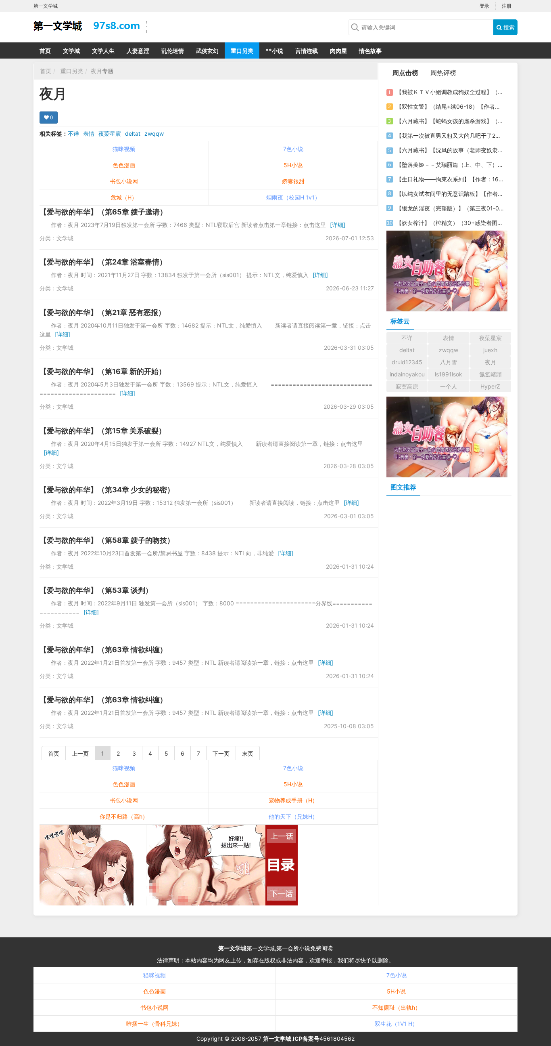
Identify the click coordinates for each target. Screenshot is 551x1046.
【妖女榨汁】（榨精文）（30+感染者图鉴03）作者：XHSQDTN (450, 222)
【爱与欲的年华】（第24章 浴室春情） (103, 262)
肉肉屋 (338, 50)
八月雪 (448, 362)
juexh (490, 350)
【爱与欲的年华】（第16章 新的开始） (103, 371)
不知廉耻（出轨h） (396, 1007)
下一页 (221, 753)
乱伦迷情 (172, 50)
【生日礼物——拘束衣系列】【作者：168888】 (450, 179)
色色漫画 (124, 165)
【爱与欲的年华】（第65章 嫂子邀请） (103, 212)
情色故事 (370, 50)
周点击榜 (405, 73)
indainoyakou (407, 374)
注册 (506, 6)
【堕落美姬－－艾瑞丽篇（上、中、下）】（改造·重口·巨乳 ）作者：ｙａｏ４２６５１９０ (450, 164)
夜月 (96, 70)
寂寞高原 (407, 386)
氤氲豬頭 (490, 374)
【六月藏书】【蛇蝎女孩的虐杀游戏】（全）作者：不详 (450, 121)
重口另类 (242, 50)
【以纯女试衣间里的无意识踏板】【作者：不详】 (450, 193)
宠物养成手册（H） (293, 800)
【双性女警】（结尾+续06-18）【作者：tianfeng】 (450, 106)
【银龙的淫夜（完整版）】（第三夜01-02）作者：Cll (450, 208)
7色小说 (293, 148)
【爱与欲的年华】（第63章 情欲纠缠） (103, 649)
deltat (132, 133)
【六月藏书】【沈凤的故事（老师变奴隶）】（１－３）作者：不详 (450, 150)
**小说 (274, 50)
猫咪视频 (124, 148)
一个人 (448, 386)
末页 (247, 753)
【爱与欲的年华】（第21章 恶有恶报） (102, 312)
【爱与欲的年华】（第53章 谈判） (96, 590)
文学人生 (103, 50)
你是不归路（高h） (124, 816)
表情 (88, 133)
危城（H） (124, 197)
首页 (45, 50)
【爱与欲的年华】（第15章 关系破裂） (103, 430)
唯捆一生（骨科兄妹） (154, 1023)
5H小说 (293, 165)
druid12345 (407, 362)
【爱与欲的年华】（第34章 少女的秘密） (107, 489)
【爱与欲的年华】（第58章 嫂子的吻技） (107, 540)
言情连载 (306, 50)
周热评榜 (443, 73)
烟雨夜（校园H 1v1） (293, 197)
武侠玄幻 (207, 50)
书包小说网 (124, 181)
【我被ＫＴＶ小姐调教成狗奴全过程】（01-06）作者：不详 (450, 91)
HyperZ (490, 386)
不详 (73, 133)
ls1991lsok (448, 374)
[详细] (337, 224)
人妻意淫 (138, 50)
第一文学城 (232, 948)
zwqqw (154, 133)
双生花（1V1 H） (396, 1023)
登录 (484, 6)
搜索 (508, 27)
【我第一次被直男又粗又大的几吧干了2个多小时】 (450, 135)
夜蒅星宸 (109, 133)
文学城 (71, 50)
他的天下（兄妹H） (293, 816)
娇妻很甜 (293, 181)
